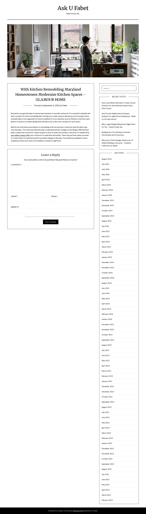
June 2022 (106, 417)
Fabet (64, 105)
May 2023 (106, 360)
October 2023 (107, 335)
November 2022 (108, 392)
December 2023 (108, 324)
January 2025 (107, 257)
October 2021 (107, 459)
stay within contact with (20, 135)
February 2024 (107, 314)
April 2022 (106, 428)
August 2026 (107, 159)
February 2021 (107, 500)
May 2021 (106, 485)
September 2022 (108, 402)
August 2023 (107, 345)
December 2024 (108, 262)
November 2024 (108, 268)
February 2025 (107, 252)
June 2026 (106, 169)
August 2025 (107, 221)
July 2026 (105, 164)
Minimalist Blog (78, 511)
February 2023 (107, 376)
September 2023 (108, 340)
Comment (16, 165)
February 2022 (107, 438)
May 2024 (106, 299)
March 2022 (106, 433)
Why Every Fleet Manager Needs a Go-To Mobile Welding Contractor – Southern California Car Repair (117, 143)
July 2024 (105, 288)
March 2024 (106, 309)
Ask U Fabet (73, 8)
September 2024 (108, 278)
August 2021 (107, 469)
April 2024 (106, 304)
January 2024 (107, 319)
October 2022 (107, 397)
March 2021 (106, 495)
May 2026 (106, 174)
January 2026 (107, 195)
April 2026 (106, 180)
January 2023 (107, 381)
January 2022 (107, 443)
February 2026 (107, 190)
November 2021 (108, 454)
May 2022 (106, 423)
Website (15, 207)
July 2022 (105, 412)
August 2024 (107, 283)
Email (54, 196)
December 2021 (108, 448)
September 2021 (108, 464)
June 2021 (106, 479)
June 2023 (106, 355)
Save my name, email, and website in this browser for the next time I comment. (51, 216)
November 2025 (108, 205)
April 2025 (106, 242)
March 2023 (106, 371)
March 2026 (106, 185)
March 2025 (106, 247)
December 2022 (108, 386)
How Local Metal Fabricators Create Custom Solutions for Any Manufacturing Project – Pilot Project (119, 105)
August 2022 (107, 407)
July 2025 (105, 226)
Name (14, 196)
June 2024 (106, 293)
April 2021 (106, 490)
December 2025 (108, 200)
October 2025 (107, 211)
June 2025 (106, 231)
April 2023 (106, 366)
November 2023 (108, 329)
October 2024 (107, 273)
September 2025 (108, 216)
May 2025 (106, 236)
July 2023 (105, 350)
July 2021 (105, 474)
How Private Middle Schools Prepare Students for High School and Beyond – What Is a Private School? (119, 116)
